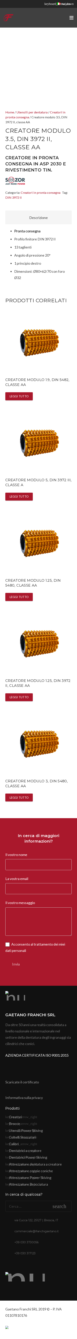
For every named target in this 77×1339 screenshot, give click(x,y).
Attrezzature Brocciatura (28, 1184)
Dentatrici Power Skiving (28, 1157)
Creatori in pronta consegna (40, 192)
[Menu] (71, 18)
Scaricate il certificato (22, 1082)
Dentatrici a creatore (25, 1150)
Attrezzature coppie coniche (31, 1171)
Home (9, 112)
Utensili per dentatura (32, 112)
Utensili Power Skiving (26, 1130)
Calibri (14, 1144)
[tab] (38, 217)
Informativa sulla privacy (24, 1097)
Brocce (14, 1123)
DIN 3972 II (13, 197)
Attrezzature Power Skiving (30, 1177)
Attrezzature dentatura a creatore (35, 1164)
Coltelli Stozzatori (22, 1137)
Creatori (15, 1117)
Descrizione (38, 217)
